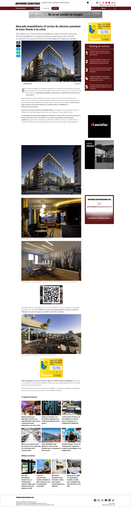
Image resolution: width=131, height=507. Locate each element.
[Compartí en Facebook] (18, 42)
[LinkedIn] (109, 3)
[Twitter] (103, 3)
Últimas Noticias (21, 8)
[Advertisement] (51, 133)
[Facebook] (97, 3)
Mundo (104, 8)
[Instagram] (100, 3)
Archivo (113, 503)
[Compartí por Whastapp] (18, 52)
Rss (109, 503)
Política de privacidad (28, 505)
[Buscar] (114, 8)
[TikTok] (112, 3)
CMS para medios (106, 505)
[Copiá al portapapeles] (18, 56)
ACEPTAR (55, 8)
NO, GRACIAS (46, 8)
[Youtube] (106, 3)
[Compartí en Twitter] (18, 46)
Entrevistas (27, 84)
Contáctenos (19, 505)
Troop (113, 505)
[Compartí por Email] (18, 49)
